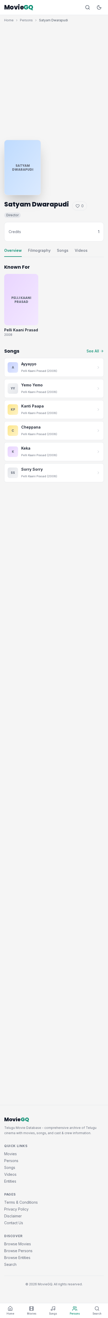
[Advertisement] (54, 80)
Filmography (39, 250)
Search (10, 1264)
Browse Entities (17, 1257)
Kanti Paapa (32, 406)
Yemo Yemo (32, 385)
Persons (26, 20)
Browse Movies (17, 1244)
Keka (25, 448)
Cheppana (31, 427)
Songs (62, 250)
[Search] (87, 7)
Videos (81, 250)
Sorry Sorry (32, 469)
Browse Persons (18, 1250)
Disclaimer (13, 1216)
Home (9, 20)
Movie (18, 7)
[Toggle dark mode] (99, 7)
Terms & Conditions (21, 1202)
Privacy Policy (16, 1209)
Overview (13, 250)
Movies (10, 1154)
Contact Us (13, 1223)
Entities (10, 1181)
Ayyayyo (28, 364)
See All (93, 351)
